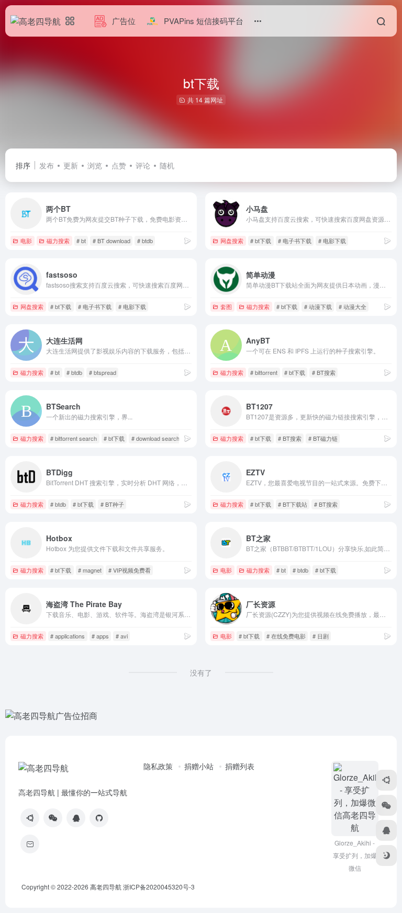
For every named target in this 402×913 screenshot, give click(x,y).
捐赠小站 (199, 766)
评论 (143, 165)
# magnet (90, 570)
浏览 (94, 165)
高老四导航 (105, 886)
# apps (100, 636)
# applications (67, 636)
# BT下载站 (292, 504)
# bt (81, 240)
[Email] (29, 844)
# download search (155, 438)
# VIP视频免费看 (129, 570)
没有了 (201, 672)
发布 (46, 165)
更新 (70, 165)
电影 (26, 240)
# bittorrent (263, 372)
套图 (226, 306)
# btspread (102, 372)
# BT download (111, 240)
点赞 (118, 165)
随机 (167, 165)
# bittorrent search (73, 438)
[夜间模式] (386, 855)
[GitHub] (99, 817)
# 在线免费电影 (286, 636)
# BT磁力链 (323, 438)
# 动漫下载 (318, 306)
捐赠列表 (239, 766)
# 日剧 (320, 636)
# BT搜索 (324, 372)
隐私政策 (158, 766)
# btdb (145, 240)
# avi (122, 636)
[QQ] (75, 817)
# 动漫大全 (352, 306)
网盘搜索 (231, 240)
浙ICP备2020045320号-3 (159, 886)
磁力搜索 (58, 240)
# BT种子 (112, 504)
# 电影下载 (332, 240)
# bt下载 (260, 240)
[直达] (187, 240)
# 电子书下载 (294, 240)
